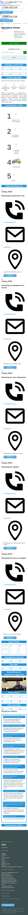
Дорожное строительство (7, 887)
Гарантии (3, 862)
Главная (3, 853)
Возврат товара (5, 863)
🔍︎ (24, 52)
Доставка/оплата (5, 857)
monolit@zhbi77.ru (5, 896)
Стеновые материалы (6, 886)
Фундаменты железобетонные (8, 880)
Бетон (2, 884)
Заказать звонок (8, 905)
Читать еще (16, 40)
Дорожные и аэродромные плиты (9, 872)
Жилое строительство (6, 877)
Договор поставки (5, 866)
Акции (2, 859)
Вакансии (3, 865)
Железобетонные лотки (7, 875)
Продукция (4, 854)
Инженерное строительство (8, 883)
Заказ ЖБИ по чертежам (16, 866)
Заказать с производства (10, 275)
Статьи (3, 860)
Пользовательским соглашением (9, 910)
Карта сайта (4, 847)
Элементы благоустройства (8, 878)
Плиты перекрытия (6, 874)
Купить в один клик (14, 43)
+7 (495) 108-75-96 (14, 2)
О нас (2, 856)
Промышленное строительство (9, 881)
